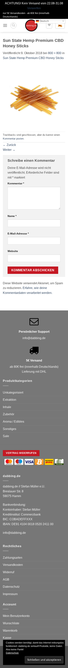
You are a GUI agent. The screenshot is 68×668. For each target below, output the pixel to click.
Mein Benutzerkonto (16, 615)
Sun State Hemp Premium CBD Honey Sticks (33, 58)
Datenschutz (11, 586)
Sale (6, 436)
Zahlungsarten (12, 557)
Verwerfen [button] (34, 8)
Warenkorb (10, 630)
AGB (6, 579)
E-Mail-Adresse (18, 233)
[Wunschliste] (49, 25)
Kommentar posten (13, 138)
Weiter (9, 149)
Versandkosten (13, 564)
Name (12, 216)
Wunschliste (11, 623)
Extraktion (9, 399)
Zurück (9, 144)
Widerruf (8, 572)
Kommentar (16, 183)
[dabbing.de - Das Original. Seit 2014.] (31, 25)
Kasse (7, 637)
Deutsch (44, 20)
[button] (5, 25)
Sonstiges (9, 429)
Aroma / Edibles (13, 421)
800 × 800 (54, 53)
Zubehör (8, 414)
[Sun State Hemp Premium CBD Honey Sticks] (34, 95)
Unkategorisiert (13, 392)
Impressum (10, 594)
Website (13, 251)
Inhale (7, 407)
